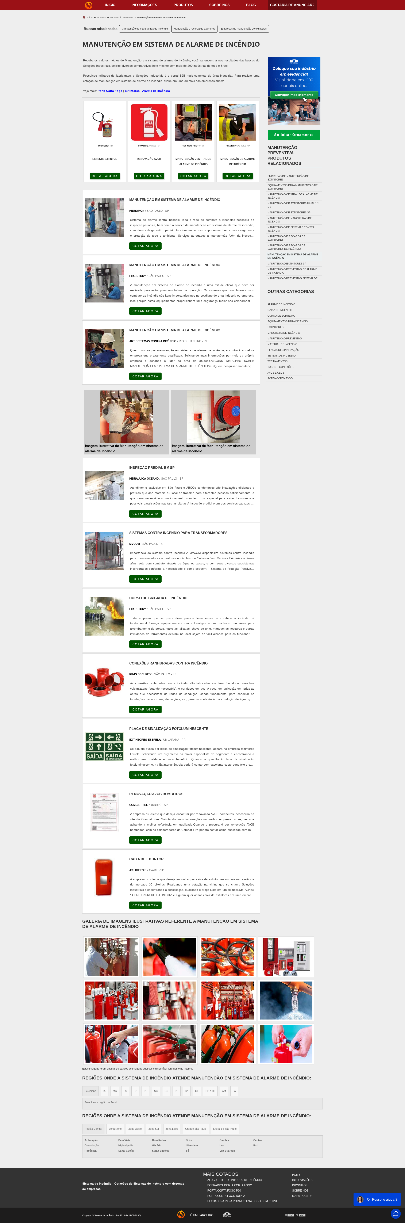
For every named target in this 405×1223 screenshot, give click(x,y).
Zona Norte (115, 1128)
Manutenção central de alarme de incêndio (292, 196)
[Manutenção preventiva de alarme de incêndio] (286, 957)
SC (156, 1091)
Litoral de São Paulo (225, 1128)
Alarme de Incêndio (156, 90)
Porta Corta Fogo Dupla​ (226, 1195)
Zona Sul (153, 1128)
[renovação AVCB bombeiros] (104, 812)
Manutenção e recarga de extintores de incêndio (286, 247)
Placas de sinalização (283, 349)
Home (296, 1174)
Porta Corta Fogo (110, 90)
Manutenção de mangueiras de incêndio (145, 28)
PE (176, 1091)
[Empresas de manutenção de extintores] (169, 1001)
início (110, 5)
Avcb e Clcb (275, 372)
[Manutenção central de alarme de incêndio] (227, 1044)
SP (135, 1091)
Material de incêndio (282, 344)
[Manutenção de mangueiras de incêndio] (227, 957)
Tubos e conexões (280, 367)
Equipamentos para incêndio (287, 321)
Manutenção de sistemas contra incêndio (290, 229)
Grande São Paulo (196, 1128)
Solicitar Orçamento (294, 135)
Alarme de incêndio (281, 304)
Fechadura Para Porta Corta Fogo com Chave (242, 1201)
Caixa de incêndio (279, 310)
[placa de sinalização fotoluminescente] (104, 746)
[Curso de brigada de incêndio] (104, 616)
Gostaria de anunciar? (292, 5)
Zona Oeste (135, 1128)
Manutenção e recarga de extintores (194, 28)
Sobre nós (219, 5)
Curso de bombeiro (281, 315)
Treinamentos (277, 361)
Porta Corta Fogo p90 (224, 1190)
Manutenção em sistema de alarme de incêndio (292, 256)
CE (197, 1091)
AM (224, 1091)
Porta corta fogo (280, 378)
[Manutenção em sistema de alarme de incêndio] (127, 416)
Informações (144, 5)
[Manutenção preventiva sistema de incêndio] (169, 957)
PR (145, 1091)
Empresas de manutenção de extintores (244, 28)
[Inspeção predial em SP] (104, 485)
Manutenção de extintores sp (288, 212)
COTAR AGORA (105, 176)
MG (115, 1091)
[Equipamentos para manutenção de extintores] (286, 1044)
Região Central (93, 1128)
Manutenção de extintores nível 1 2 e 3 (293, 205)
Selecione (90, 1091)
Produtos (183, 5)
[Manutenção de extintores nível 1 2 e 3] (111, 1001)
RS (166, 1091)
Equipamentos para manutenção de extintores (292, 187)
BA (186, 1091)
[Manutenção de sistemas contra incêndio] (286, 1001)
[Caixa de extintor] (104, 877)
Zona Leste (172, 1128)
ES (125, 1091)
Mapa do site (302, 1195)
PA (234, 1091)
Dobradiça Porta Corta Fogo (229, 1185)
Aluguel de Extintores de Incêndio (234, 1180)
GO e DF (210, 1091)
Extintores (132, 90)
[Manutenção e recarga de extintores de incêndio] (111, 957)
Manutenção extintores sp (286, 263)
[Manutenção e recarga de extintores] (111, 1044)
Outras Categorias (290, 291)
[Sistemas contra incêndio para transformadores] (104, 551)
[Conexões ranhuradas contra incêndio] (104, 681)
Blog (251, 5)
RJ (104, 1091)
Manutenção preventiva (284, 338)
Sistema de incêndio (281, 355)
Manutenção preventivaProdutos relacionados (284, 155)
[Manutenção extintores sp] (227, 1001)
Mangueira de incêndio (283, 332)
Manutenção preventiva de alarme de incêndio (292, 271)
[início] (88, 5)
